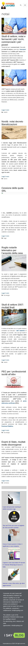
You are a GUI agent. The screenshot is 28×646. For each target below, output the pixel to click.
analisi (5, 112)
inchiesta (6, 483)
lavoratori (23, 49)
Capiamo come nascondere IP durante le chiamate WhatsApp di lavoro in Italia (14, 565)
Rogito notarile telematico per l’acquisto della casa (12, 250)
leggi (5, 238)
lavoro (5, 178)
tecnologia (7, 295)
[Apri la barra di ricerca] (21, 5)
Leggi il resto (5, 110)
